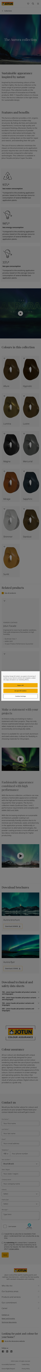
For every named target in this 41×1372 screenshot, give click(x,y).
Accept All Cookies (20, 691)
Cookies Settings (20, 696)
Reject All (20, 685)
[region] (20, 686)
